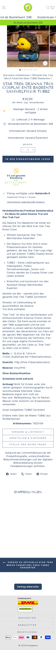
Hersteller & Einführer (28, 438)
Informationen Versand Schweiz (28, 130)
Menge (28, 144)
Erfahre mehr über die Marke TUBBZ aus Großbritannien (26, 417)
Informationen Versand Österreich (28, 137)
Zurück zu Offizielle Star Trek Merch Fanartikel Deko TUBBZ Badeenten (30, 565)
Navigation (27, 618)
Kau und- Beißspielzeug (16, 397)
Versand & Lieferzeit (28, 432)
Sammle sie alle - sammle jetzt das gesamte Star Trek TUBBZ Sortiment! (24, 295)
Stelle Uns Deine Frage (27, 444)
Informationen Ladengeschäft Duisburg (26, 202)
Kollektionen (23, 75)
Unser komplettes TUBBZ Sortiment (23, 409)
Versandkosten (36, 102)
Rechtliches (27, 632)
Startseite (8, 75)
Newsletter (27, 625)
